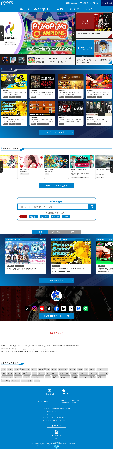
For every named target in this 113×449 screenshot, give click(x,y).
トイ (34, 373)
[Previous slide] (1, 167)
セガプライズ (26, 373)
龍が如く (33, 217)
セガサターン (103, 373)
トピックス (88, 9)
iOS (48, 369)
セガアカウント (65, 377)
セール (23, 217)
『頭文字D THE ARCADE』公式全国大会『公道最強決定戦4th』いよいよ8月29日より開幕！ (98, 93)
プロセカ (74, 373)
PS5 (86, 369)
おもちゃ (41, 373)
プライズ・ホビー (44, 9)
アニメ (62, 9)
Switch (92, 369)
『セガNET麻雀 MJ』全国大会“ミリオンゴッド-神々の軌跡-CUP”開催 (69, 93)
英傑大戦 (44, 217)
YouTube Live (10, 265)
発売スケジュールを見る (56, 186)
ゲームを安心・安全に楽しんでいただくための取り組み (57, 408)
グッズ (10, 373)
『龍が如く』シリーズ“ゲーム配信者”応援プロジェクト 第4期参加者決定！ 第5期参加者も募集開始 (70, 120)
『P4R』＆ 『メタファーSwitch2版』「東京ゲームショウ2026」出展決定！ (14, 93)
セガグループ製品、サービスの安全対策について (55, 417)
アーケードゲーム (77, 96)
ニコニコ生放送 (19, 265)
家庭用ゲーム (12, 96)
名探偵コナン (101, 377)
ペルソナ (55, 217)
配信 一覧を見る (56, 280)
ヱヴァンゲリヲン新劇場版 (87, 377)
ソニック (26, 377)
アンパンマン (15, 381)
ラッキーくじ (83, 373)
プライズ (17, 373)
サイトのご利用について (50, 411)
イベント (18, 96)
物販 (3, 373)
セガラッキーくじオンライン (94, 123)
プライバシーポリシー (49, 414)
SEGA (10, 369)
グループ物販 (56, 232)
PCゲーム (5, 96)
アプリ (34, 369)
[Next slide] (73, 33)
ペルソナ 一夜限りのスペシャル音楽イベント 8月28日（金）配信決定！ (14, 120)
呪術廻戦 (74, 377)
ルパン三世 (5, 381)
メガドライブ (93, 373)
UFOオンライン (64, 373)
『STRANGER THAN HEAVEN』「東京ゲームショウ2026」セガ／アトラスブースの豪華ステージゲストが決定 (42, 120)
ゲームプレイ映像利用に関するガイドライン (54, 420)
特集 (72, 232)
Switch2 (66, 217)
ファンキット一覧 (26, 381)
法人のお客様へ (43, 401)
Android (41, 369)
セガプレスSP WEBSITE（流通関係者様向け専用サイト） (70, 401)
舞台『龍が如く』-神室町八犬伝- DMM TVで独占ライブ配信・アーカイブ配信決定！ (42, 93)
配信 (40, 232)
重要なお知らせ (56, 333)
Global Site (57, 426)
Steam (80, 369)
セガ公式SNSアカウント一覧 (56, 316)
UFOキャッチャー (52, 373)
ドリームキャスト (7, 377)
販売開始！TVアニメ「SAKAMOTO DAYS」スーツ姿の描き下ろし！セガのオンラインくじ (98, 120)
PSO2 (47, 377)
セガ (3, 369)
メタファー (18, 377)
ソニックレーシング (37, 377)
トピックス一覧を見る (56, 132)
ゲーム (27, 9)
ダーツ (76, 9)
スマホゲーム (68, 96)
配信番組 (33, 96)
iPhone (54, 369)
